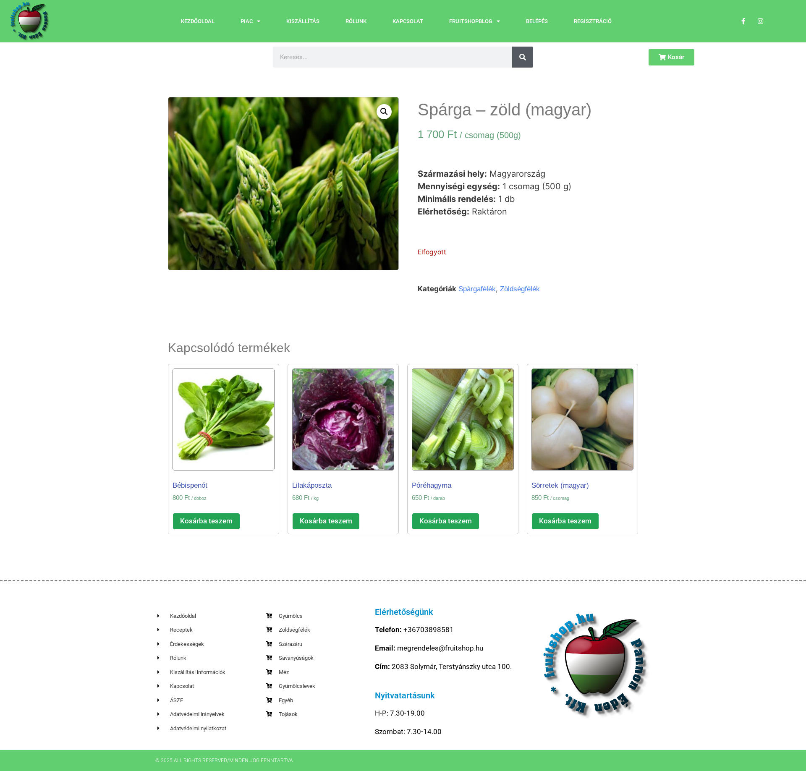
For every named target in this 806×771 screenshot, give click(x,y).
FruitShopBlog (470, 21)
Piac (247, 21)
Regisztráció (593, 21)
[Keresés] (522, 57)
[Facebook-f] (743, 21)
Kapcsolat (408, 21)
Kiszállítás (302, 21)
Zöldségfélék (520, 289)
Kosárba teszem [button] (206, 521)
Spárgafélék (477, 289)
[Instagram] (760, 21)
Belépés (537, 21)
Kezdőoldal (198, 21)
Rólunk (355, 21)
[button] (384, 111)
